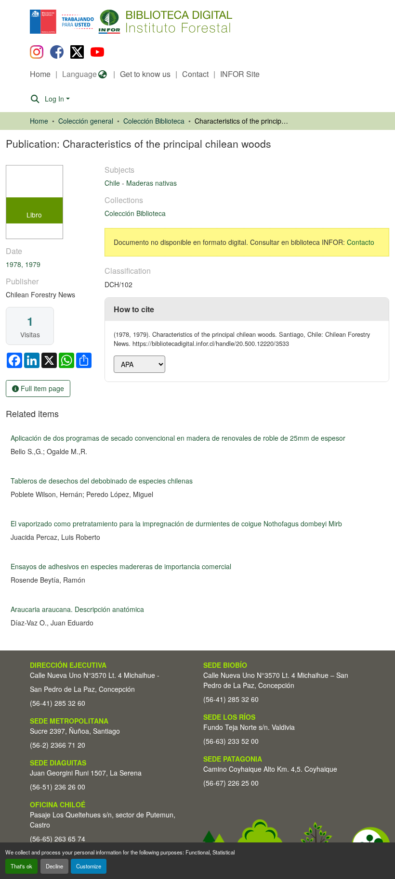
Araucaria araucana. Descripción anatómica (77, 609)
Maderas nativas (151, 183)
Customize (88, 866)
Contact (195, 73)
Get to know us (145, 73)
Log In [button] (55, 98)
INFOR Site (240, 73)
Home (40, 73)
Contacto (360, 242)
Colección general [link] (85, 121)
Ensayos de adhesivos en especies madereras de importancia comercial (121, 566)
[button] (108, 22)
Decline (54, 866)
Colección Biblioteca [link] (153, 121)
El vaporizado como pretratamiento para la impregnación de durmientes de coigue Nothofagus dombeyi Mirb (176, 523)
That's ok (21, 866)
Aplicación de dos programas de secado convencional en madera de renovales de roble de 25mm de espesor (178, 438)
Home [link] (39, 121)
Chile (113, 183)
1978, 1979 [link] (23, 264)
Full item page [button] (41, 388)
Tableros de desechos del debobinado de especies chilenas (102, 480)
